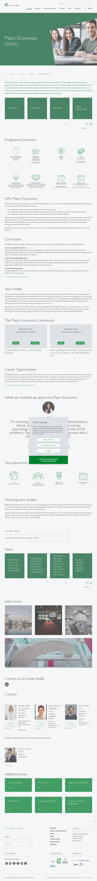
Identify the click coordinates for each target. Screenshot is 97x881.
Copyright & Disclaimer (48, 461)
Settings (48, 451)
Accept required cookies (48, 445)
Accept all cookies (48, 440)
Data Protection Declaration (48, 459)
